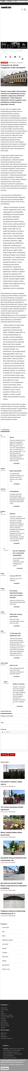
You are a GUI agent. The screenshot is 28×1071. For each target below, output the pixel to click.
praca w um (14, 665)
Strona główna (5, 50)
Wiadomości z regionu (7, 940)
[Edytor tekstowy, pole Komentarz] (14, 743)
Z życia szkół (5, 944)
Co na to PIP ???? (15, 576)
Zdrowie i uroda (6, 969)
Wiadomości (12, 50)
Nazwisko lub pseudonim (7, 716)
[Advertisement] (14, 27)
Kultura (4, 936)
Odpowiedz (17, 463)
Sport (3, 932)
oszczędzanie (14, 491)
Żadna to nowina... (19, 684)
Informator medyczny (6, 1038)
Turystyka (4, 952)
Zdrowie (12, 514)
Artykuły (4, 961)
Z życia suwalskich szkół (7, 1017)
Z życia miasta (20, 50)
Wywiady (4, 948)
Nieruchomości (5, 965)
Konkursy (3, 1035)
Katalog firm (4, 1036)
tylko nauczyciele (15, 471)
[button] (2, 732)
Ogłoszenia (4, 1033)
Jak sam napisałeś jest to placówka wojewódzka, (19, 553)
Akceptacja (4, 1068)
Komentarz (3, 729)
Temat (2, 722)
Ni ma (12, 437)
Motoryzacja (5, 957)
